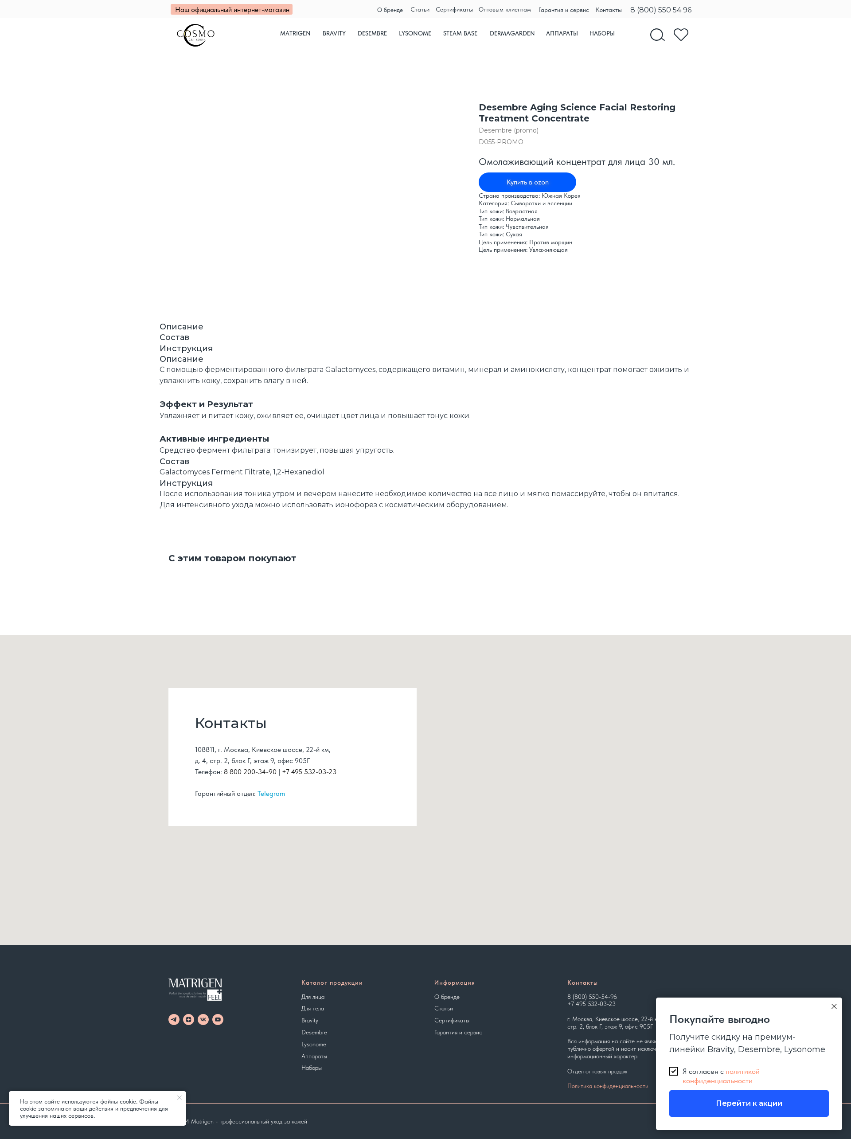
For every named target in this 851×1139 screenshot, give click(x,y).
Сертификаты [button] (454, 9)
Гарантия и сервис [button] (564, 9)
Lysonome (313, 1044)
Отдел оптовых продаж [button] (597, 1071)
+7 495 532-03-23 (309, 771)
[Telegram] (174, 1019)
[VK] (203, 1019)
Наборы (311, 1067)
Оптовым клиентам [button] (505, 9)
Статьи (419, 9)
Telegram (271, 793)
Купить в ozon (528, 182)
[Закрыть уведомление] (179, 1097)
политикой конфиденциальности (721, 1075)
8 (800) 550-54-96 (592, 996)
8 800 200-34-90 (250, 771)
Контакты (609, 9)
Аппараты (314, 1056)
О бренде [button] (390, 9)
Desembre (314, 1032)
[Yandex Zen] (188, 1019)
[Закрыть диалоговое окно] (834, 1006)
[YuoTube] (217, 1019)
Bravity (309, 1020)
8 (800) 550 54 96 (660, 10)
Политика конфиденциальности (607, 1085)
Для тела (312, 1008)
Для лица (312, 996)
